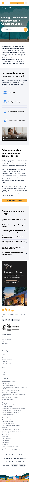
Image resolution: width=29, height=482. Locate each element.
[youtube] (18, 320)
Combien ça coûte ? (7, 359)
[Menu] (26, 3)
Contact (4, 374)
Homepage (5, 8)
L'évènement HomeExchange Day (10, 446)
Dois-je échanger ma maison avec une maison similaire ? (12, 253)
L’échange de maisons (7, 419)
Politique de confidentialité (20, 458)
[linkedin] (12, 320)
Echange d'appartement (8, 414)
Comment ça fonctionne (8, 434)
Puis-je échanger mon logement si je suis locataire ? (13, 242)
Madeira (19, 8)
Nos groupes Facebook (7, 403)
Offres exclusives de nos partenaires (11, 433)
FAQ (3, 370)
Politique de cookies (9, 461)
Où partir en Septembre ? (8, 406)
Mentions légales (20, 461)
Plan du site (6, 465)
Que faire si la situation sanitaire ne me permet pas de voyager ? (13, 247)
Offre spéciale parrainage (8, 385)
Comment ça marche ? (7, 356)
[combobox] (14, 29)
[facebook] (3, 320)
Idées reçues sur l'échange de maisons (11, 410)
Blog (3, 341)
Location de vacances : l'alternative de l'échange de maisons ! (14, 388)
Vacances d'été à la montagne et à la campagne (13, 408)
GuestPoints (5, 358)
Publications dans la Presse (8, 423)
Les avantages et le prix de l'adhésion (11, 429)
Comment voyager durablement (10, 397)
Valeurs (3, 354)
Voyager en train (6, 383)
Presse (3, 347)
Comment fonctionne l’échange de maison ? (14, 220)
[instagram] (6, 320)
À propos (4, 337)
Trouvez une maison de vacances (10, 416)
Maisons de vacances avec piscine (10, 390)
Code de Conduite (7, 458)
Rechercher (25, 30)
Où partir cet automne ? (7, 399)
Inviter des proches (6, 363)
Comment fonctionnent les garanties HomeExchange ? (12, 236)
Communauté (5, 345)
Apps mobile (5, 343)
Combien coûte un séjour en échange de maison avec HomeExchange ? (13, 231)
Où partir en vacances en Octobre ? (10, 401)
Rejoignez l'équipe (6, 438)
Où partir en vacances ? (8, 404)
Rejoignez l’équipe (6, 339)
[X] (15, 320)
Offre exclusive (5, 440)
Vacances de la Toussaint (8, 418)
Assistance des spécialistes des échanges (12, 431)
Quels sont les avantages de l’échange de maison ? (13, 225)
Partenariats (5, 444)
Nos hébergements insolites (9, 381)
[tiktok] (9, 320)
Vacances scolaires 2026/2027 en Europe (12, 449)
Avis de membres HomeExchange (10, 392)
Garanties (4, 361)
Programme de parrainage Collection (11, 425)
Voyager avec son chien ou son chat (10, 412)
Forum (3, 372)
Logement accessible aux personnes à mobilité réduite (13, 395)
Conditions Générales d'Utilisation (14, 454)
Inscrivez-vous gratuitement (17, 3)
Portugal (12, 8)
